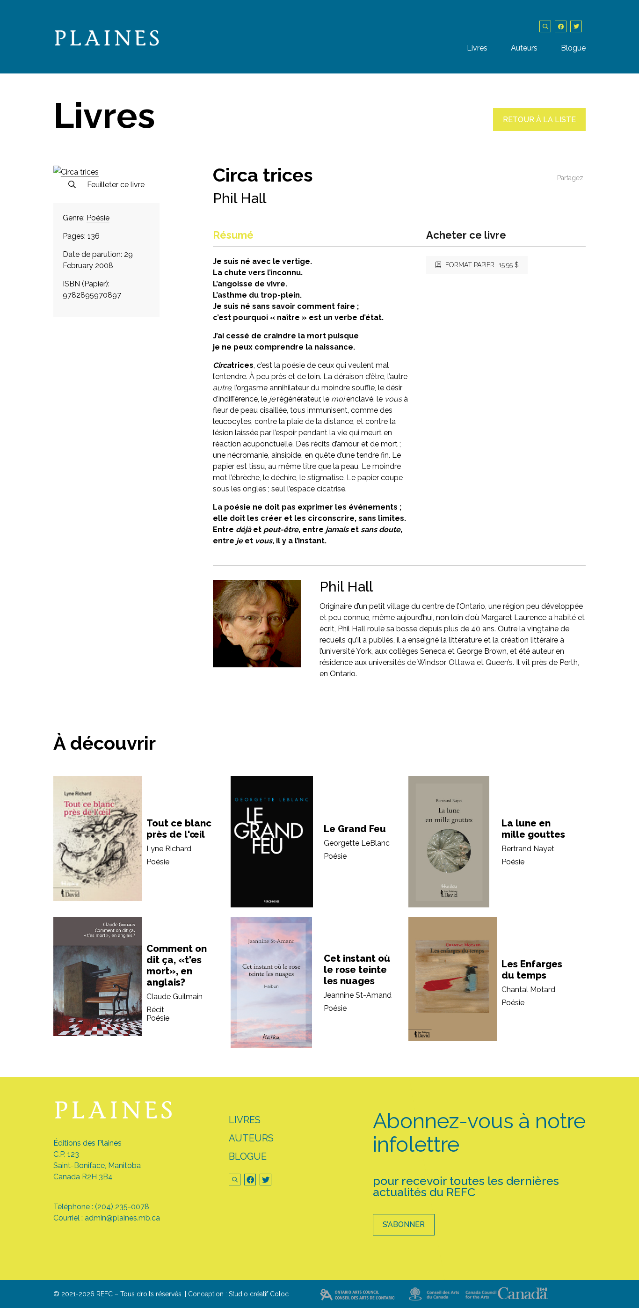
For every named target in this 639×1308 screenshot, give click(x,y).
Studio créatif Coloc (259, 1294)
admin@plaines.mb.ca (122, 1217)
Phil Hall (239, 198)
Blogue (573, 48)
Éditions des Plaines (87, 1143)
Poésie (98, 217)
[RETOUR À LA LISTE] (539, 128)
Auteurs (524, 48)
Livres (477, 48)
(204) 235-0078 (122, 1206)
